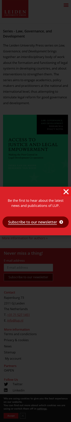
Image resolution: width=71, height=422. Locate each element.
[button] (66, 191)
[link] (35, 222)
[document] (35, 211)
